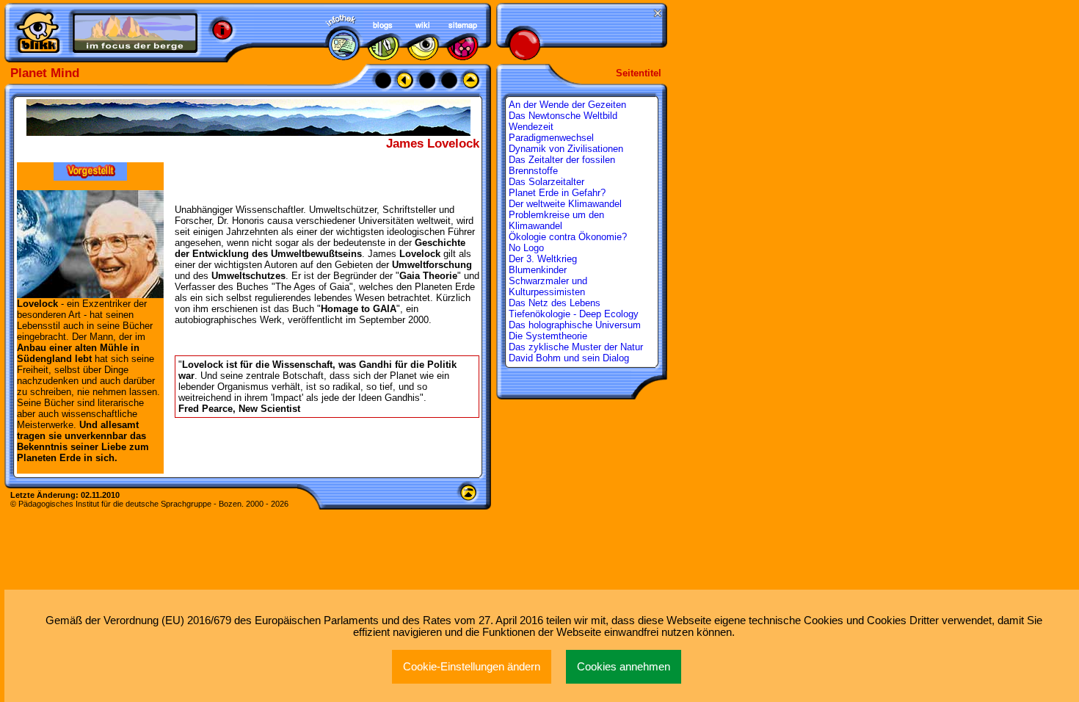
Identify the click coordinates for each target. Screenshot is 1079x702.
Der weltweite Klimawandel (565, 203)
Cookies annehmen (623, 667)
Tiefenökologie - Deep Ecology (574, 313)
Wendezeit (531, 126)
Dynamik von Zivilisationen (566, 148)
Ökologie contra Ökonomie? (568, 236)
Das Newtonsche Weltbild (563, 115)
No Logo (526, 247)
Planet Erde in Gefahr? (557, 192)
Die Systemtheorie (548, 335)
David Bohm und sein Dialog (569, 357)
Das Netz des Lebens (554, 302)
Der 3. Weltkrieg (543, 258)
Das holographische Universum (575, 324)
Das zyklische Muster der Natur (576, 346)
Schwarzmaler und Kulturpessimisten (548, 286)
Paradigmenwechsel (551, 137)
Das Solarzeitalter (546, 181)
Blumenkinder (538, 269)
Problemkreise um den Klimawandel (556, 220)
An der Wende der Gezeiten (567, 104)
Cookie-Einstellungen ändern (471, 667)
